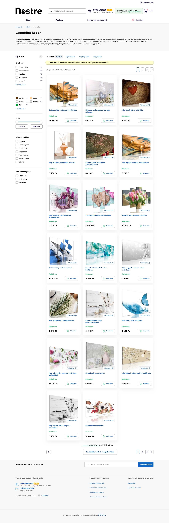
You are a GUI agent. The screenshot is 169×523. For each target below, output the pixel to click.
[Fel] (49, 452)
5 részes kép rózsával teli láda (134, 215)
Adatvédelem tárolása (98, 488)
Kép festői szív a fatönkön (132, 110)
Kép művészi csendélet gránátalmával (95, 164)
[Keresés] (50, 11)
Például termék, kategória (63, 11)
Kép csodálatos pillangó (132, 321)
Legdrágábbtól (84, 57)
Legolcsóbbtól (70, 57)
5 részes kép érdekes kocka (60, 268)
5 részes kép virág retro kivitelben (63, 110)
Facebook (45, 495)
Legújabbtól (97, 57)
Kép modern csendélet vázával (62, 163)
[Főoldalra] (29, 11)
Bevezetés (19, 27)
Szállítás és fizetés (97, 492)
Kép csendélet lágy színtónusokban (93, 322)
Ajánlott (59, 57)
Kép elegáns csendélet (95, 373)
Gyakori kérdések (134, 488)
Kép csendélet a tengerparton (61, 321)
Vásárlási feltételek (97, 483)
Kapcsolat (131, 483)
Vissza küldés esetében (99, 497)
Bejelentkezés (148, 2)
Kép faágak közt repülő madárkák (136, 373)
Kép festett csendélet (94, 426)
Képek (28, 27)
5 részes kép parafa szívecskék (98, 215)
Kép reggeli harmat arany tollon (135, 163)
